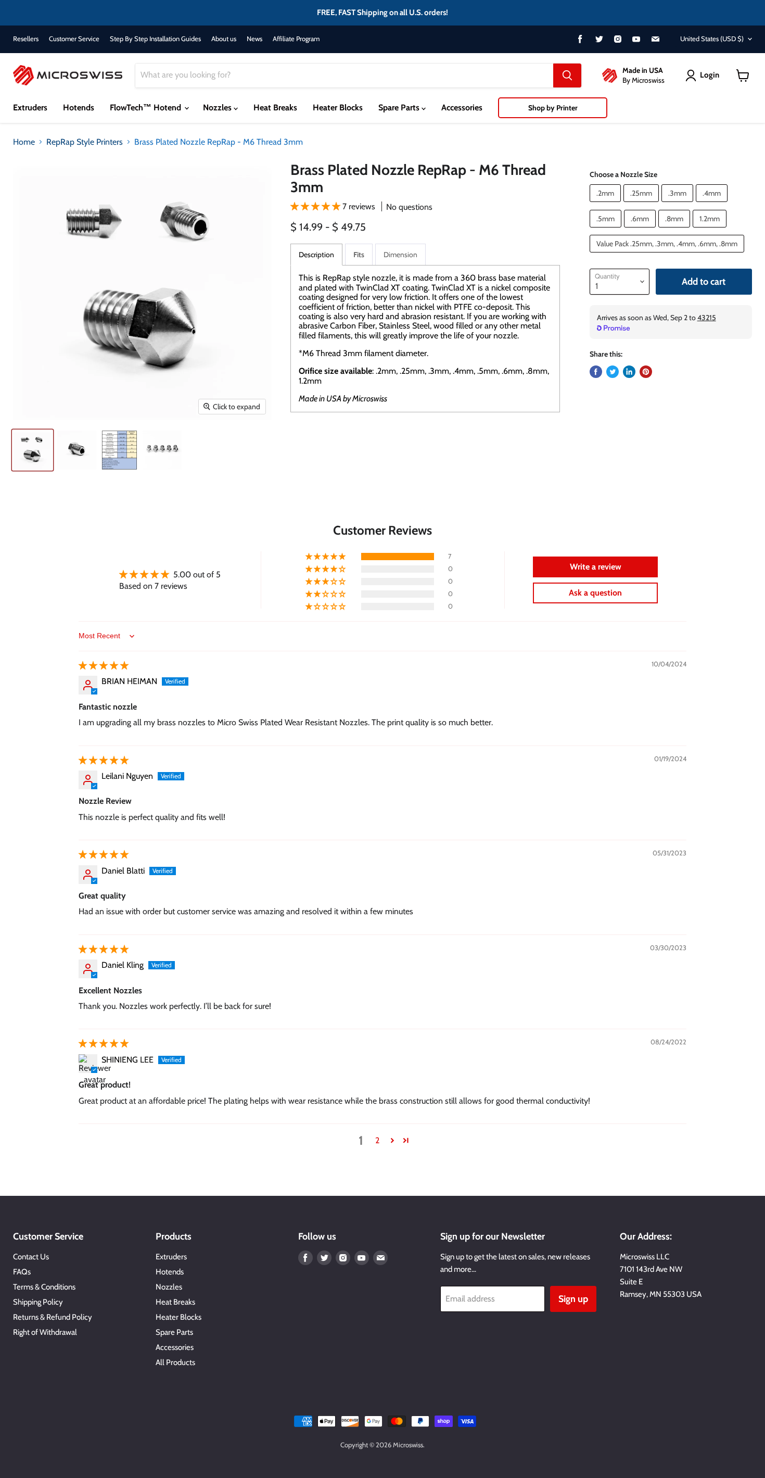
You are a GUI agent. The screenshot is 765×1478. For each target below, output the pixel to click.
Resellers (26, 39)
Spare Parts (400, 107)
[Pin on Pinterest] (646, 371)
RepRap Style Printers (84, 142)
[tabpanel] (425, 338)
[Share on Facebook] (596, 371)
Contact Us (31, 1256)
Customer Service (74, 39)
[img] (104, 666)
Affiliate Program (296, 39)
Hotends (78, 107)
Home (24, 142)
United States (712, 38)
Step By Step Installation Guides (155, 39)
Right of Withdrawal (45, 1332)
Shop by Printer (553, 107)
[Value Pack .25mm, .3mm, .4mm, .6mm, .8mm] (668, 255)
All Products (175, 1362)
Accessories (461, 107)
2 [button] (377, 1140)
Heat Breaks (275, 107)
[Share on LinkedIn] (629, 371)
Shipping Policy (38, 1302)
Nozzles (218, 107)
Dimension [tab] (400, 254)
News (254, 39)
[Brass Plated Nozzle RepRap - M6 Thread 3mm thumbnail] (32, 450)
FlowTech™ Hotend (146, 107)
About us (223, 39)
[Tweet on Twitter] (612, 371)
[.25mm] (642, 204)
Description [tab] (316, 254)
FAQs (22, 1272)
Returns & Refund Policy (52, 1317)
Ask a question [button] (595, 593)
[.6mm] (641, 230)
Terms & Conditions (44, 1287)
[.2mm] (606, 204)
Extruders (30, 107)
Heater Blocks (338, 107)
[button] (316, 206)
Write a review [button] (595, 567)
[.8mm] (675, 230)
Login (709, 75)
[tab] (359, 254)
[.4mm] (713, 204)
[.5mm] (607, 230)
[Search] (567, 75)
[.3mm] (678, 204)
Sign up (573, 1299)
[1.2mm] (711, 230)
